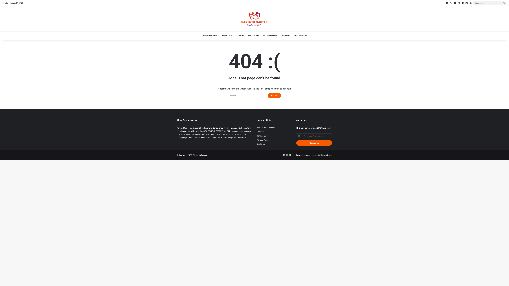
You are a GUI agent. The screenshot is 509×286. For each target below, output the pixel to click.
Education (253, 35)
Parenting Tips (209, 35)
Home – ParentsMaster (266, 128)
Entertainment (271, 35)
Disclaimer (260, 144)
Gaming (286, 35)
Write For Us (300, 35)
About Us (260, 132)
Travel (240, 35)
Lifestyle (227, 35)
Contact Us (261, 136)
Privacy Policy (262, 140)
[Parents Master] (254, 19)
